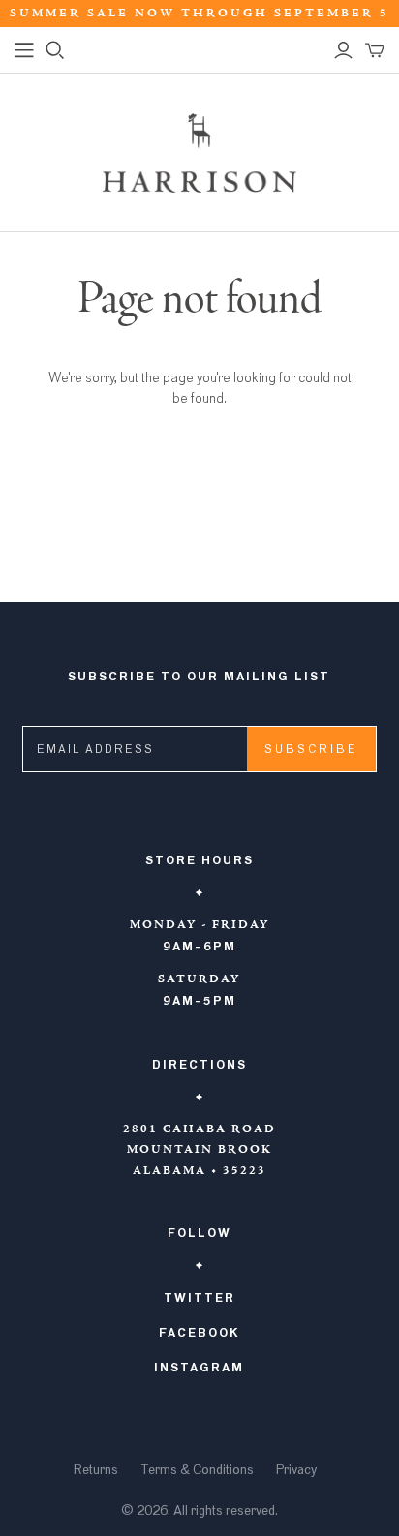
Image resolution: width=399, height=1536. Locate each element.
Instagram (199, 1367)
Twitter (199, 1298)
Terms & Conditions (197, 1470)
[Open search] (55, 50)
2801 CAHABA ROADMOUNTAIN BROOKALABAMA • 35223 (199, 1150)
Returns (96, 1470)
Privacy (296, 1470)
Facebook (199, 1333)
